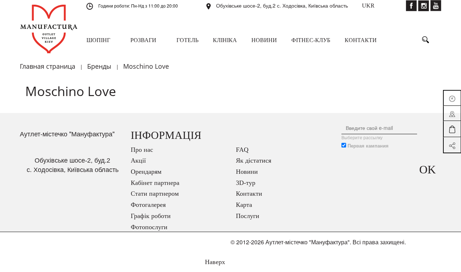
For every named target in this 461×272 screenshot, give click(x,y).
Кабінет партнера (155, 182)
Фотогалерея (148, 204)
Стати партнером (155, 193)
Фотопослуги (149, 227)
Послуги (247, 215)
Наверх (214, 262)
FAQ (242, 149)
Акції (138, 160)
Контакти (249, 193)
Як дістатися (253, 160)
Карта (244, 204)
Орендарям (146, 171)
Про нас (142, 149)
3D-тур (245, 182)
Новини (247, 171)
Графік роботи (151, 215)
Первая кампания (368, 146)
